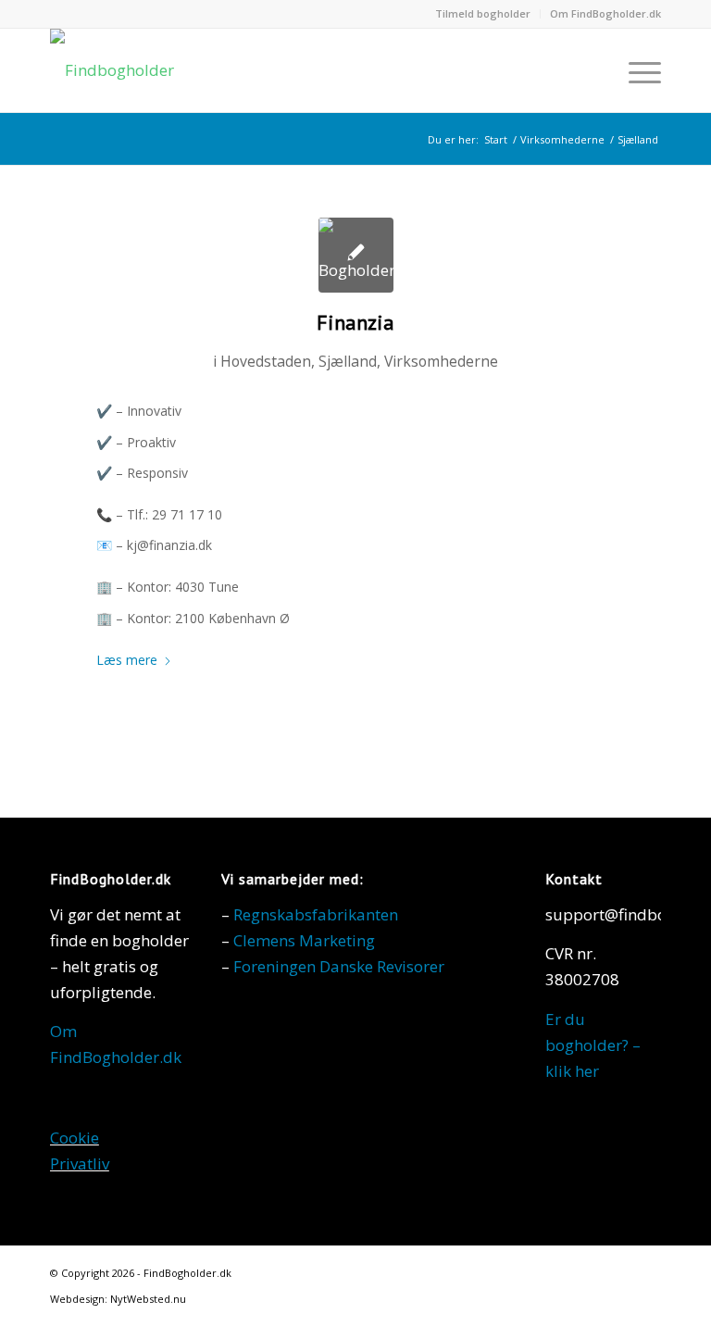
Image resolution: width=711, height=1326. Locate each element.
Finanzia (355, 322)
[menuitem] (483, 14)
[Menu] (635, 70)
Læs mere (126, 660)
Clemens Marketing (304, 940)
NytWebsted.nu (148, 1299)
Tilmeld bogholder (482, 13)
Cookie (74, 1137)
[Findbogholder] (112, 70)
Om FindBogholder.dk (605, 13)
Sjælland (347, 361)
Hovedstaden (265, 361)
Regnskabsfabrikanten (315, 914)
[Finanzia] (355, 255)
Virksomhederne (441, 361)
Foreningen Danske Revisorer (338, 966)
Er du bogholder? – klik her (593, 1045)
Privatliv (79, 1163)
